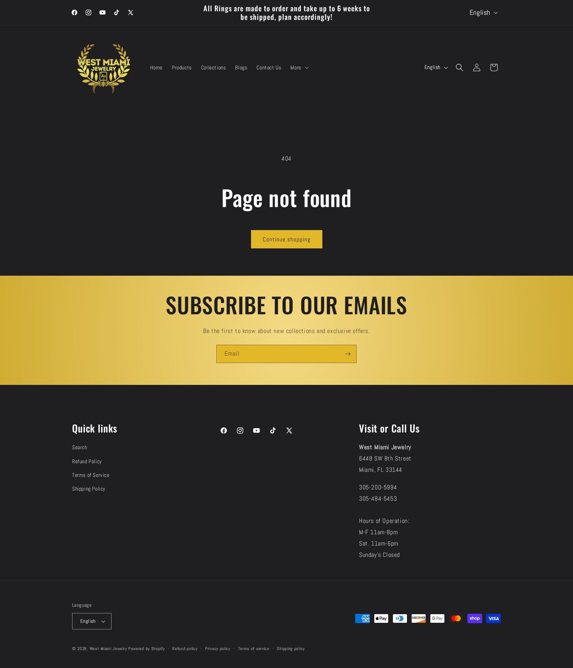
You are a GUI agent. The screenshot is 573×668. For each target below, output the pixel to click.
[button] (298, 67)
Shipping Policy (89, 488)
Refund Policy (87, 461)
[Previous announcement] (74, 117)
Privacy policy (217, 648)
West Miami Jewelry (108, 648)
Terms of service (253, 648)
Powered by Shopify (146, 648)
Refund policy (184, 648)
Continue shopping (287, 239)
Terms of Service (91, 474)
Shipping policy (291, 648)
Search (79, 447)
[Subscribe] (347, 354)
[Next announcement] (498, 117)
